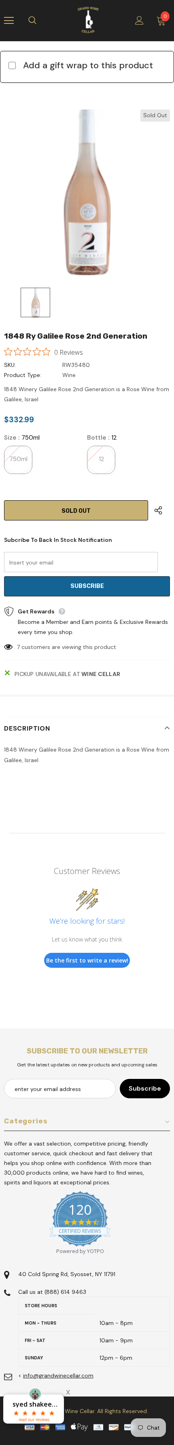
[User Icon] (139, 20)
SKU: (10, 365)
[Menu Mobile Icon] (9, 20)
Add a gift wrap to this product (88, 65)
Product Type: (22, 375)
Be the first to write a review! (87, 960)
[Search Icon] (40, 21)
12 (101, 459)
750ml (18, 459)
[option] (87, 192)
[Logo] (88, 20)
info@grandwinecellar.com (58, 1375)
